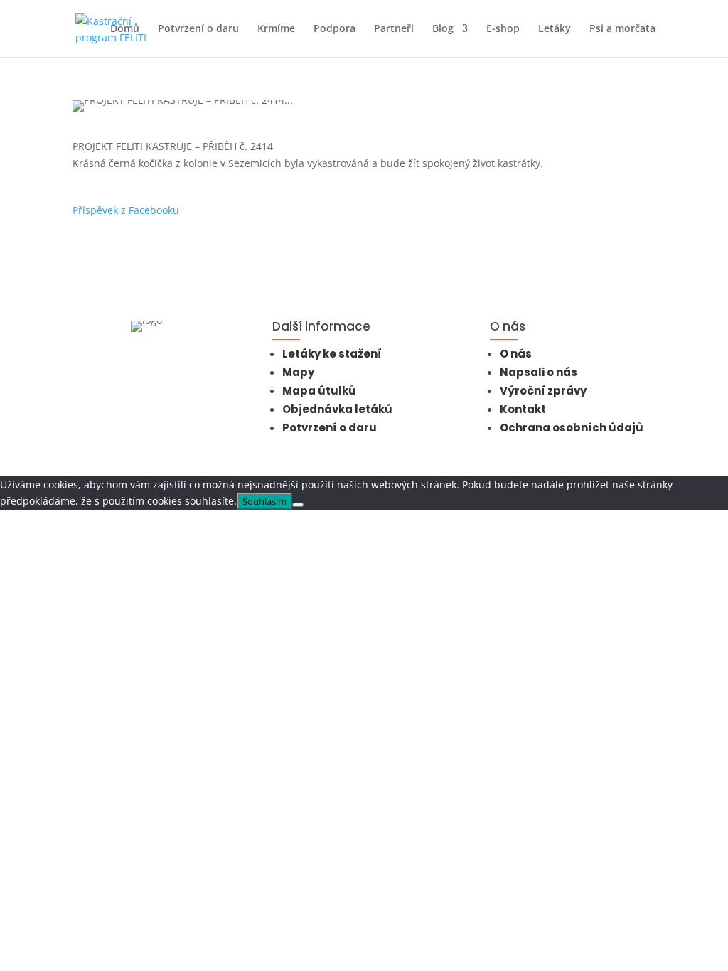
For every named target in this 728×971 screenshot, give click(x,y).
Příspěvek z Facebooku (126, 210)
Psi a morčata (622, 29)
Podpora (334, 29)
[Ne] (298, 505)
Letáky (554, 29)
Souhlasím (264, 501)
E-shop (503, 29)
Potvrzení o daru (198, 29)
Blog (443, 29)
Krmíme (276, 29)
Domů (124, 29)
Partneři (394, 29)
